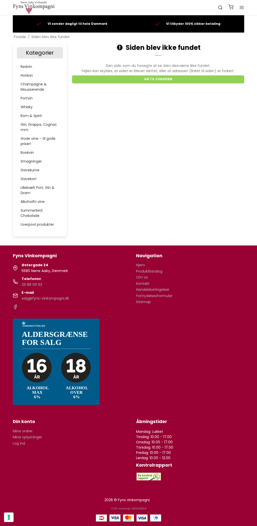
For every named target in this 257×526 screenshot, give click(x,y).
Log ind (19, 443)
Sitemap (143, 301)
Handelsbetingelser (152, 289)
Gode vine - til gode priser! (38, 141)
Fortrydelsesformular (154, 295)
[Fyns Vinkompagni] (34, 7)
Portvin (27, 98)
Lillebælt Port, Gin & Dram (37, 190)
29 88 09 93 (32, 284)
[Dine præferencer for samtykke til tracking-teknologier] (9, 517)
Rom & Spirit (31, 115)
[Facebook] (15, 308)
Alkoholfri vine (33, 201)
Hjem (140, 265)
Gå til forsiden (158, 79)
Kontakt (143, 283)
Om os (142, 277)
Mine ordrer (23, 431)
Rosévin (27, 152)
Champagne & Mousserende (34, 87)
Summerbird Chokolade (31, 213)
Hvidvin (27, 75)
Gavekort (29, 178)
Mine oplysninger (27, 437)
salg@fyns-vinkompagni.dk (45, 298)
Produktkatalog (149, 271)
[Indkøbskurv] (230, 8)
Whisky (27, 106)
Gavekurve (30, 170)
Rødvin (26, 66)
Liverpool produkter (37, 224)
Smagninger (31, 161)
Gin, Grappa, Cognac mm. (39, 127)
